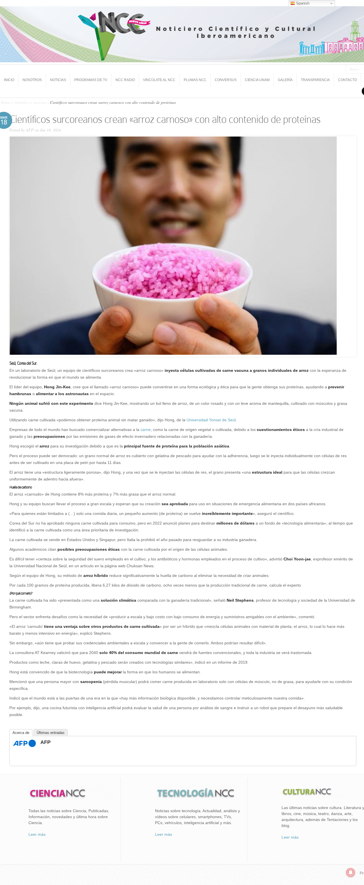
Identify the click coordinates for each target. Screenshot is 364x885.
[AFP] (24, 745)
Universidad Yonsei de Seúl (211, 420)
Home (5, 102)
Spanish (302, 3)
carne (145, 429)
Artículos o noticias (30, 102)
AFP (30, 130)
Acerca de (21, 733)
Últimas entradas (51, 733)
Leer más (37, 834)
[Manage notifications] (350, 872)
